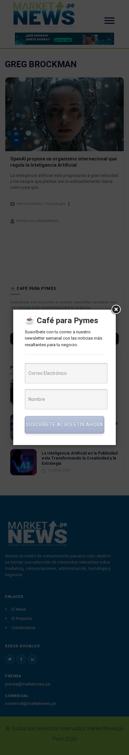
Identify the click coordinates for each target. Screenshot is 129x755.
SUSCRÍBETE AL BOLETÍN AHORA (64, 424)
